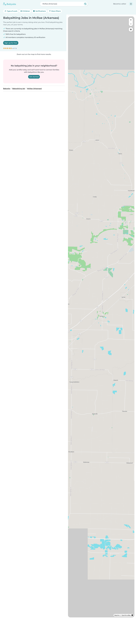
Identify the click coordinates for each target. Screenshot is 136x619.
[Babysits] (9, 4)
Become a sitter (119, 4)
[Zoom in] (131, 20)
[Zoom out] (131, 24)
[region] (101, 316)
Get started (34, 77)
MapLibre (117, 615)
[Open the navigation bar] (131, 4)
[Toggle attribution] (132, 615)
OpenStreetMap (126, 615)
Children (26, 11)
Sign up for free (10, 43)
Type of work (11, 11)
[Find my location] (131, 29)
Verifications (40, 11)
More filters (56, 11)
